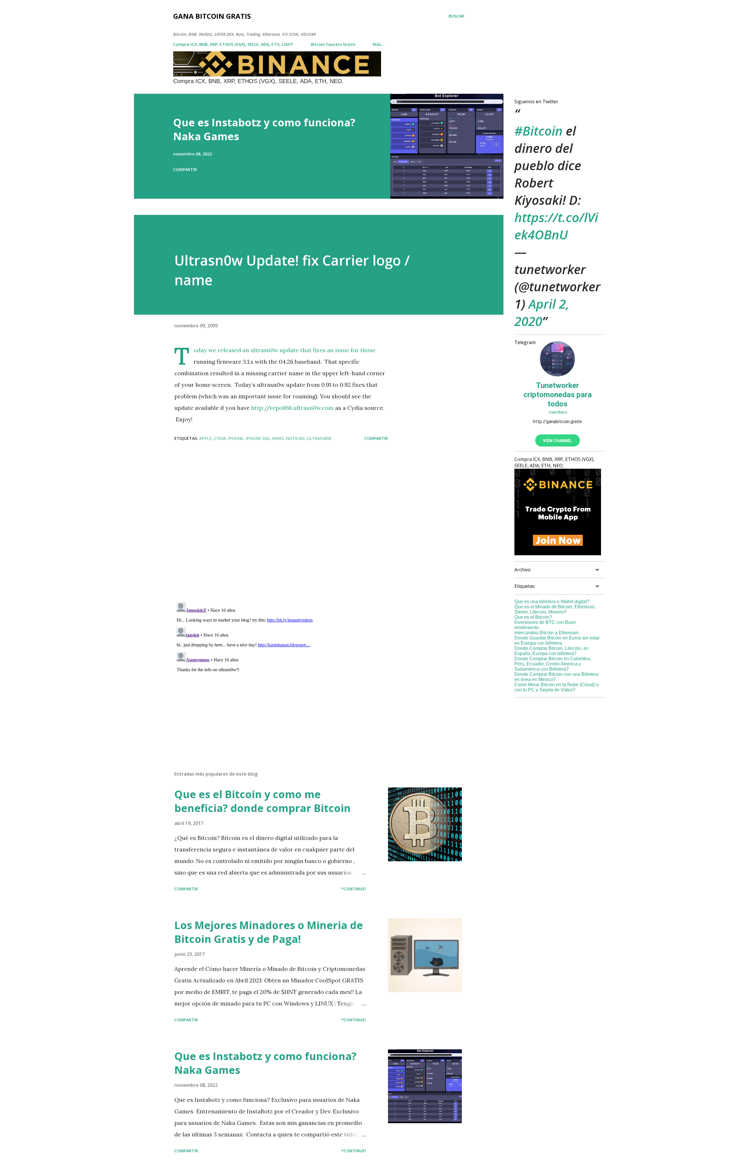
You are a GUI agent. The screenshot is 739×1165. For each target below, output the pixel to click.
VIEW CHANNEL (557, 440)
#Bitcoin (538, 130)
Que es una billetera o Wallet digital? (551, 601)
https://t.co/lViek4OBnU (556, 226)
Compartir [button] (185, 169)
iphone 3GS (258, 438)
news (277, 438)
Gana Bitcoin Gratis (212, 16)
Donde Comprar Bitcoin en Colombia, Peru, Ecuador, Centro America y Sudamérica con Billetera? (552, 663)
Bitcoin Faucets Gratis (333, 44)
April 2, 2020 (541, 312)
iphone (235, 438)
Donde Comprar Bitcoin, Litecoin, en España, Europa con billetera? (551, 651)
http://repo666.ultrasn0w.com (292, 407)
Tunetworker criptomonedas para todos (557, 394)
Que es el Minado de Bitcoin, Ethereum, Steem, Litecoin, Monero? (555, 609)
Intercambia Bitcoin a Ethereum (546, 632)
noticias (295, 438)
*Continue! (353, 889)
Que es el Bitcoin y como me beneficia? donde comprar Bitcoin (262, 801)
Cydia (220, 438)
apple (205, 438)
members (557, 412)
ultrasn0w (319, 438)
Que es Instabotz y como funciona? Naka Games (264, 129)
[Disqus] (281, 523)
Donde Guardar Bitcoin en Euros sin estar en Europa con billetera (557, 640)
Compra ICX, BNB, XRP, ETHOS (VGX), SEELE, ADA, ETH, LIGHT (233, 44)
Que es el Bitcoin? (533, 617)
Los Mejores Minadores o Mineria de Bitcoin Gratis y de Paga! (268, 932)
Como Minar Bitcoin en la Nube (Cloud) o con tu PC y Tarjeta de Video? (556, 687)
